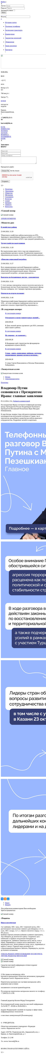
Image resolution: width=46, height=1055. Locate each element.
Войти (3, 2)
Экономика (9, 191)
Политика (8, 189)
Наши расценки (11, 46)
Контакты (8, 50)
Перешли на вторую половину (12, 293)
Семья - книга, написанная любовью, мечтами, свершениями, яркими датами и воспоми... (23, 354)
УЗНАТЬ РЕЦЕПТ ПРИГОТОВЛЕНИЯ (15, 954)
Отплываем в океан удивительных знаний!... (22, 318)
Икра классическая (8, 923)
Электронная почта (12, 379)
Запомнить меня (7, 10)
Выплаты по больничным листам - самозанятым (20, 277)
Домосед (8, 205)
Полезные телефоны (12, 26)
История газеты (11, 22)
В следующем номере (13, 313)
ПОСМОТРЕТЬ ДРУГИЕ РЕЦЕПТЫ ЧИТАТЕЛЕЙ (21, 955)
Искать (3, 17)
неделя (3, 101)
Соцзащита (9, 197)
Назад (7, 903)
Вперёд (7, 905)
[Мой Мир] (8, 899)
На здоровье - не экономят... (16, 335)
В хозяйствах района (9, 227)
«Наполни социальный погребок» (14, 259)
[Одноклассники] (3, 15)
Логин (3, 6)
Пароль (4, 8)
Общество (9, 193)
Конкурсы (9, 206)
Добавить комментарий (21, 401)
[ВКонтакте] (4, 15)
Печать (7, 377)
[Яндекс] (5, 15)
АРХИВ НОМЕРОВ (8, 218)
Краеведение (10, 34)
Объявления (9, 42)
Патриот (8, 203)
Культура (8, 199)
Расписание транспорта (13, 30)
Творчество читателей (13, 38)
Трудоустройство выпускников (13, 243)
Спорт (7, 201)
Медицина (9, 195)
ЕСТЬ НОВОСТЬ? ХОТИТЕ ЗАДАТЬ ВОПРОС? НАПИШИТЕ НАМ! (6, 132)
